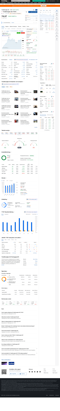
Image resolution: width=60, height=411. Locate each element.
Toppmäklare (42, 82)
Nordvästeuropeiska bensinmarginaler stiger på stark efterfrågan (8, 114)
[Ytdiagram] (4, 31)
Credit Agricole (26, 301)
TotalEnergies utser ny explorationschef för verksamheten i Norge (6, 99)
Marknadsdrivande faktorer (43, 64)
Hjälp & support (55, 372)
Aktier (50, 10)
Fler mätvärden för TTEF (33, 59)
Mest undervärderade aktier (44, 112)
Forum (28, 26)
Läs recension (53, 88)
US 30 (41, 26)
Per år (3, 214)
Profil (5, 28)
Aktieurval (35, 2)
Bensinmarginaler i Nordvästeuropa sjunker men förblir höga (26, 92)
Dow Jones (41, 25)
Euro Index (41, 29)
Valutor (41, 10)
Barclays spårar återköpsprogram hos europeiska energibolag (25, 121)
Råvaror (47, 10)
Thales (18, 301)
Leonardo (32, 301)
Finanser (19, 26)
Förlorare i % (50, 66)
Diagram (7, 26)
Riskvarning (57, 395)
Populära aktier (43, 96)
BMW (10, 301)
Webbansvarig (46, 372)
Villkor (47, 395)
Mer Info (13, 22)
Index (44, 10)
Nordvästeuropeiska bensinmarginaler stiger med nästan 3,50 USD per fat (26, 114)
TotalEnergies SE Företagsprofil (10, 257)
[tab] (2, 133)
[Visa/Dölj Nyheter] (19, 31)
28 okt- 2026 (23, 72)
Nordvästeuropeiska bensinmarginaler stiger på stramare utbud (6, 121)
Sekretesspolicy (51, 395)
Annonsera (54, 370)
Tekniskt (24, 26)
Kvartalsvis (6, 214)
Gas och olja (35, 259)
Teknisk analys (5, 130)
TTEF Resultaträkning (7, 212)
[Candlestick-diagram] (2, 31)
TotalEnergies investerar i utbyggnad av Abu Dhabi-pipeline (6, 107)
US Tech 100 (41, 23)
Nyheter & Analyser (13, 26)
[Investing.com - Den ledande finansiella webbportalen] (5, 1)
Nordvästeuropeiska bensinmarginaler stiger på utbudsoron (26, 99)
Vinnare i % (45, 66)
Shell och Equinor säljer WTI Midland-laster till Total (26, 106)
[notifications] (56, 0)
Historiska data (13, 28)
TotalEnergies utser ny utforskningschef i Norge (6, 92)
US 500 (41, 22)
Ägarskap (9, 28)
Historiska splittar (19, 28)
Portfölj (45, 370)
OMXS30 (41, 20)
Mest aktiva (41, 66)
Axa (2, 301)
